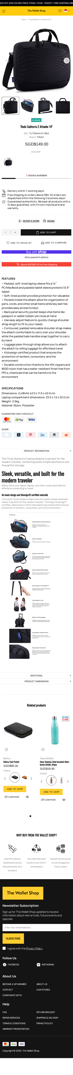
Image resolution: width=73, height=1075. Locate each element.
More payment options (36, 257)
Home (23, 19)
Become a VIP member (14, 984)
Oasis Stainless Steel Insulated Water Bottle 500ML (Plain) (54, 763)
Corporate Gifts (12, 995)
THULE (40, 137)
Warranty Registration (16, 1029)
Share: (5, 429)
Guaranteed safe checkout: (18, 413)
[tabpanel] (18, 760)
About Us (41, 984)
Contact (8, 989)
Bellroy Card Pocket (11, 761)
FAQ (5, 1012)
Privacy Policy (34, 948)
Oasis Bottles (47, 758)
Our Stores (43, 989)
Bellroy (7, 758)
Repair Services (11, 1017)
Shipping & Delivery (47, 1017)
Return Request (45, 1012)
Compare (14, 797)
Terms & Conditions (14, 1023)
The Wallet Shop (36, 11)
